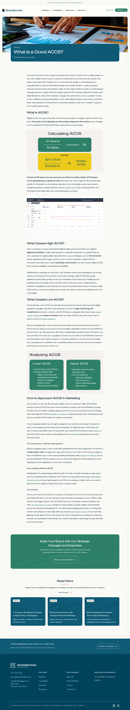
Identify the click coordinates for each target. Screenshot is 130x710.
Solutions (42, 677)
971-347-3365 (16, 673)
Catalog (70, 256)
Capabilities (43, 681)
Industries (43, 685)
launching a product (58, 414)
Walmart (93, 456)
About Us (70, 677)
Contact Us (71, 689)
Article (17, 48)
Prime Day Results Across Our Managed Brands (65, 3)
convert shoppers (48, 319)
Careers (70, 685)
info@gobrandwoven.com (21, 677)
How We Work (73, 681)
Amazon (83, 456)
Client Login (109, 10)
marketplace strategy (78, 512)
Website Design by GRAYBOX (74, 705)
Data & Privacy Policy (35, 705)
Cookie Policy (45, 705)
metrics (96, 431)
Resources (43, 689)
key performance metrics (42, 505)
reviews (62, 259)
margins (47, 329)
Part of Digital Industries (57, 705)
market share (70, 188)
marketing (74, 434)
